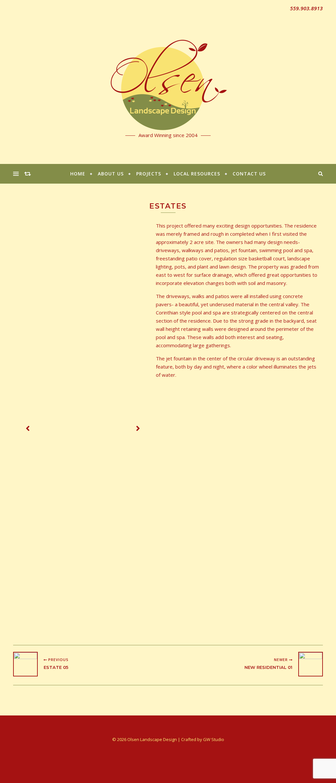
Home (77, 174)
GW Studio (213, 739)
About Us (111, 174)
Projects (148, 174)
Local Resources (197, 174)
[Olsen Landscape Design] (168, 82)
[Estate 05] (25, 664)
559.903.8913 (306, 8)
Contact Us (249, 174)
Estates (168, 206)
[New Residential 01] (310, 664)
